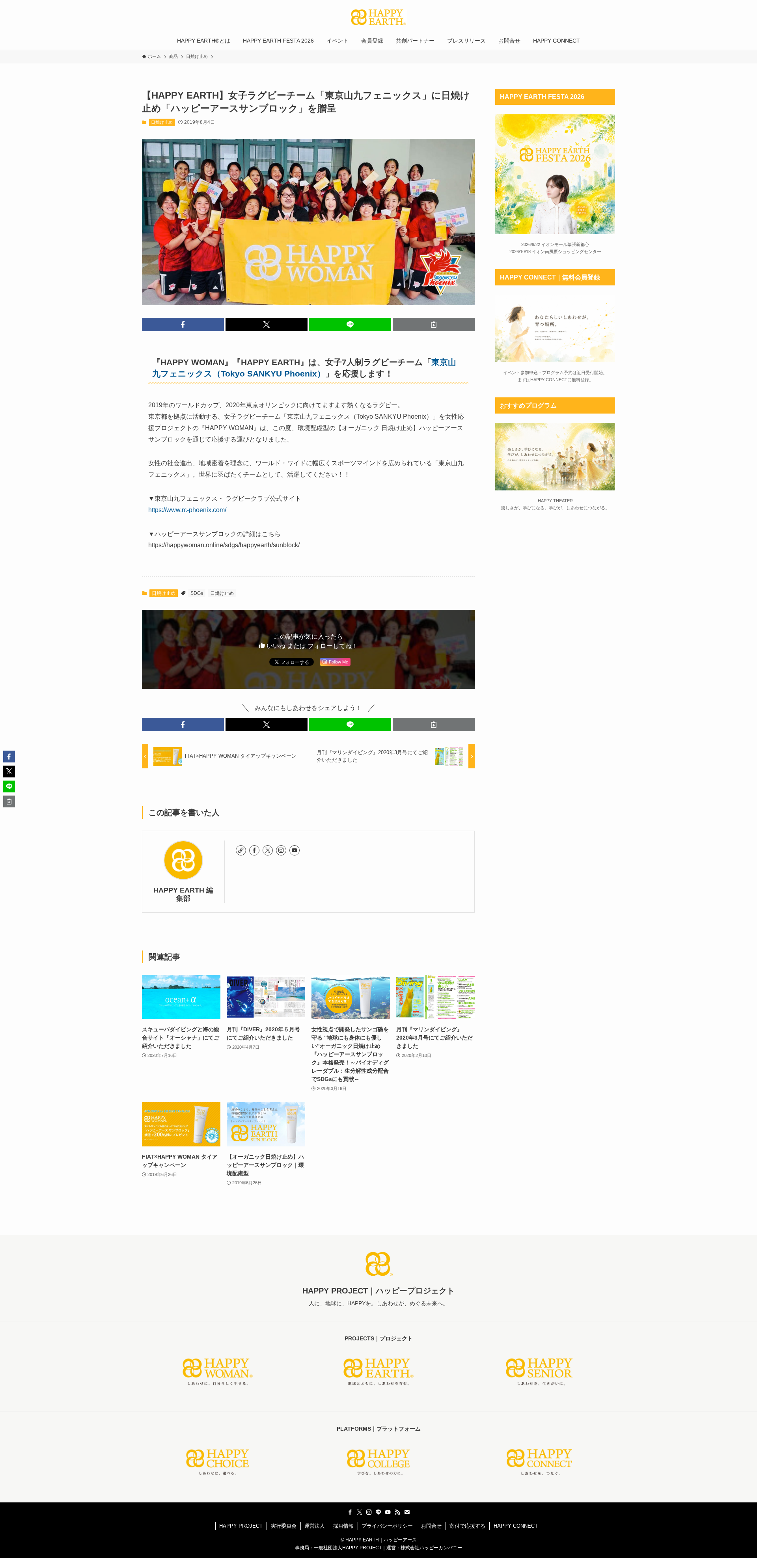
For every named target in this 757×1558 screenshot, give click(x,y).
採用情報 (343, 1526)
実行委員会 (283, 1526)
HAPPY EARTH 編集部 (183, 894)
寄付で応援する (467, 1526)
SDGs (196, 593)
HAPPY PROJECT (241, 1526)
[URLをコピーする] (434, 324)
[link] (241, 850)
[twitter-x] (268, 850)
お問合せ (431, 1526)
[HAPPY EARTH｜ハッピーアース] (378, 17)
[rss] (397, 1512)
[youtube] (294, 850)
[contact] (406, 1512)
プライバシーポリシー (387, 1526)
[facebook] (254, 850)
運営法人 (314, 1526)
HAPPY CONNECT (516, 1526)
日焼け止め (162, 122)
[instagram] (281, 850)
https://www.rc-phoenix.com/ (187, 510)
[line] (378, 1512)
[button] (183, 324)
